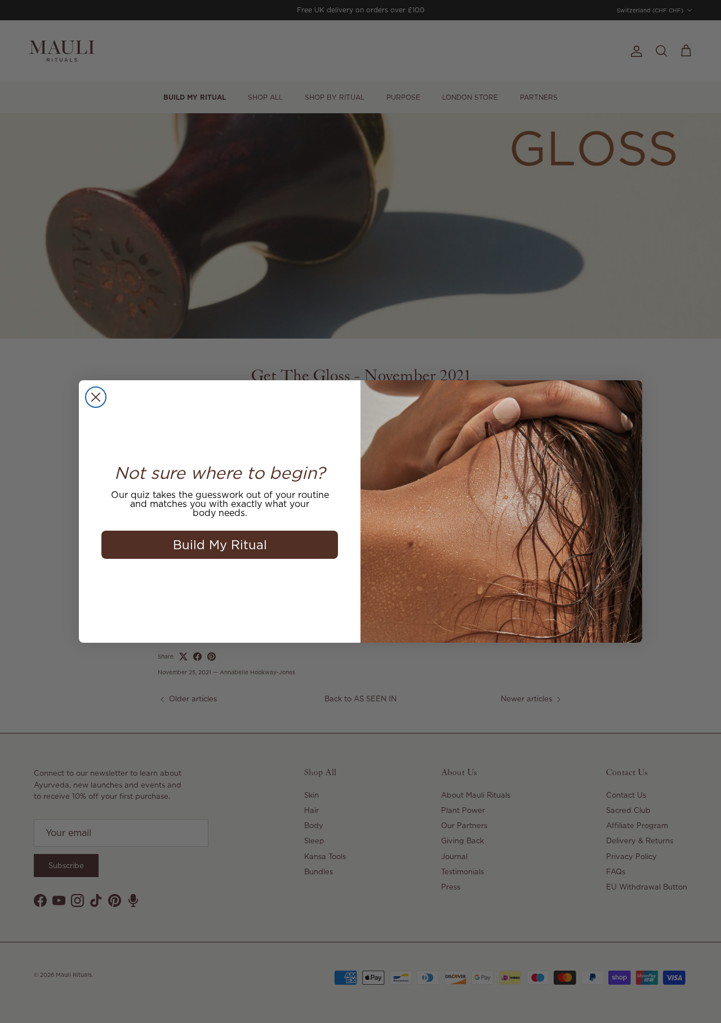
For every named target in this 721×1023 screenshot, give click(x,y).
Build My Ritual (220, 544)
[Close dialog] (96, 397)
